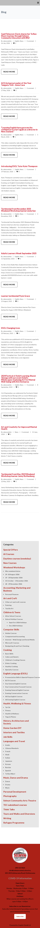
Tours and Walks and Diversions (19, 814)
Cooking (7, 650)
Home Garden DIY (12, 728)
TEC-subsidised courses (15, 805)
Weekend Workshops (14, 567)
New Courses (9, 563)
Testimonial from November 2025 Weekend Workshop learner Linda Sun (18, 210)
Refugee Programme (13, 822)
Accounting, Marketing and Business (16, 589)
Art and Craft (10, 598)
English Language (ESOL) (15, 673)
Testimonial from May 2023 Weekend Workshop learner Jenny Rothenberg (18, 475)
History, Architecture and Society (16, 722)
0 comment (30, 41)
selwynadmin (7, 41)
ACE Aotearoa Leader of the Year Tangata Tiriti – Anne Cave (16, 84)
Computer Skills (11, 629)
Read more (9, 72)
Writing (7, 818)
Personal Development (14, 791)
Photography (10, 796)
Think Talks (9, 809)
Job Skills (7, 737)
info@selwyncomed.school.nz (20, 870)
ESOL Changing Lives (10, 328)
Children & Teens (11, 612)
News (21, 41)
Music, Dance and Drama (15, 777)
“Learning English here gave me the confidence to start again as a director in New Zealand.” (19, 129)
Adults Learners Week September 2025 (18, 253)
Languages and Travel (14, 741)
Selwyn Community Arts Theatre (19, 800)
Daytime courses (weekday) (17, 558)
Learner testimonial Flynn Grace (15, 296)
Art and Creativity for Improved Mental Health (19, 428)
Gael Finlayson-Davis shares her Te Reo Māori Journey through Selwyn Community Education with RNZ (19, 36)
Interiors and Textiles (14, 732)
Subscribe (20, 916)
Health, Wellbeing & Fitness (17, 703)
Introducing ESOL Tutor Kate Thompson (19, 166)
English (17, 41)
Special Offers (10, 549)
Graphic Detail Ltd (24, 925)
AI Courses (8, 554)
